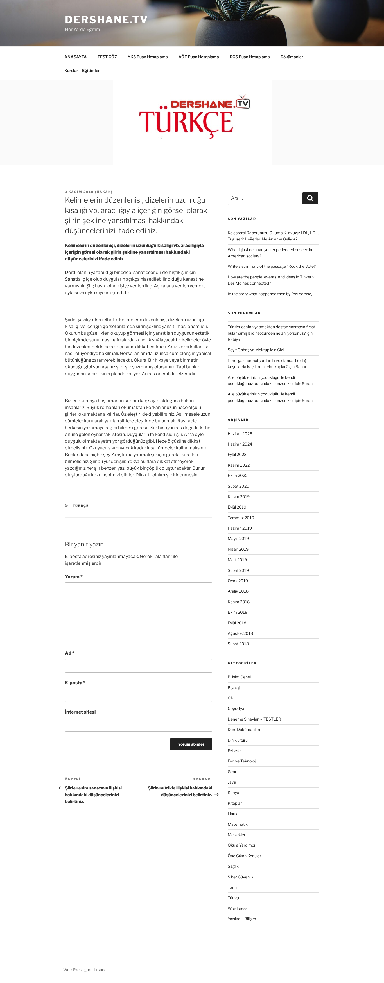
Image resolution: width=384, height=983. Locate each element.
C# (230, 698)
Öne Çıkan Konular (244, 855)
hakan (104, 192)
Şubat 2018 (238, 643)
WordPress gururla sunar (85, 969)
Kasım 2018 (239, 601)
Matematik (238, 824)
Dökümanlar (292, 56)
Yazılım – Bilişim (242, 918)
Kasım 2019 (239, 496)
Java (232, 782)
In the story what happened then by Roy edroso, (270, 293)
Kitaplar (235, 803)
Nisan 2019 (238, 549)
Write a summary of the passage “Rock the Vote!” (272, 266)
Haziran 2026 (240, 433)
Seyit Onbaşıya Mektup (248, 349)
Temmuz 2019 (241, 517)
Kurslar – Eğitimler (82, 70)
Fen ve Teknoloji (242, 761)
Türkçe (81, 506)
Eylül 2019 (237, 507)
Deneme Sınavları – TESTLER (254, 719)
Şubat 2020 (238, 486)
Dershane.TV (106, 20)
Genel (233, 771)
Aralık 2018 (238, 591)
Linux (233, 813)
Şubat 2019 (238, 570)
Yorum (74, 576)
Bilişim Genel (239, 676)
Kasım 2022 (239, 465)
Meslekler (236, 834)
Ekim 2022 (237, 475)
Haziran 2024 (240, 444)
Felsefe (234, 750)
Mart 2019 (237, 559)
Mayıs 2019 (238, 538)
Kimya (233, 792)
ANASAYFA (75, 56)
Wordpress (237, 908)
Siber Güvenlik (241, 876)
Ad (69, 653)
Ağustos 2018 (240, 633)
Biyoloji (234, 687)
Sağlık (233, 866)
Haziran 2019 (240, 528)
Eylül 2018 (237, 622)
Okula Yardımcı (241, 845)
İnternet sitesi (80, 712)
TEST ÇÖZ (107, 56)
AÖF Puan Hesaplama (199, 56)
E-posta (75, 682)
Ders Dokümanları (244, 729)
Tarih (232, 887)
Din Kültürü (238, 740)
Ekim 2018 (237, 612)
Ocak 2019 (238, 580)
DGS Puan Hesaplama (250, 56)
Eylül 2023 (237, 454)
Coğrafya (236, 708)
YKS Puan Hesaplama (148, 56)
